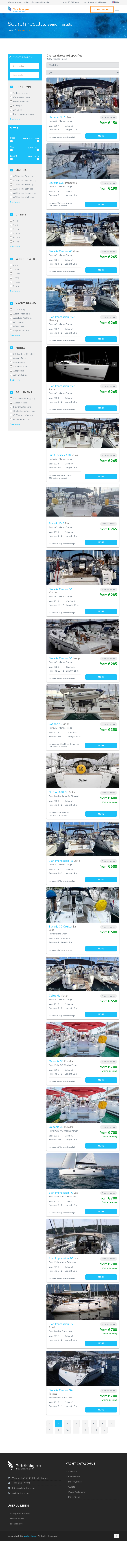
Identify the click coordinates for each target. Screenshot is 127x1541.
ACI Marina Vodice (24, 197)
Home (10, 30)
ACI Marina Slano (23, 184)
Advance (18, 326)
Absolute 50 (20, 366)
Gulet (17, 106)
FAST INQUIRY (104, 9)
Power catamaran (23, 114)
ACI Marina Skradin (24, 180)
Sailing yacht (22, 93)
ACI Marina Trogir (24, 193)
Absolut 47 (19, 362)
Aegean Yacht (21, 330)
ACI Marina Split (23, 189)
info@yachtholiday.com (97, 2)
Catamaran (21, 97)
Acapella (18, 371)
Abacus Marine (22, 314)
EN (116, 2)
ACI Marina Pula (23, 176)
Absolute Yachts (22, 318)
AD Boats (19, 322)
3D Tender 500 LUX (24, 354)
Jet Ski (17, 110)
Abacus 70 (19, 358)
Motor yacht (21, 101)
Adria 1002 (20, 375)
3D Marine (19, 309)
